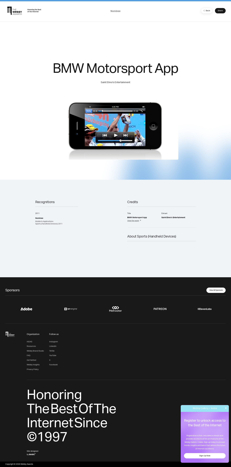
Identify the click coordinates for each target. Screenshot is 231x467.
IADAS (29, 342)
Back (208, 11)
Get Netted (31, 360)
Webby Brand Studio (35, 351)
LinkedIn (52, 346)
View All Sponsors (216, 290)
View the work (133, 221)
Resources (31, 346)
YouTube (52, 355)
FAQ (28, 355)
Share (220, 11)
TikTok (51, 351)
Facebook (53, 365)
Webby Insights (33, 365)
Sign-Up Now (204, 456)
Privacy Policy (32, 369)
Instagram (53, 342)
